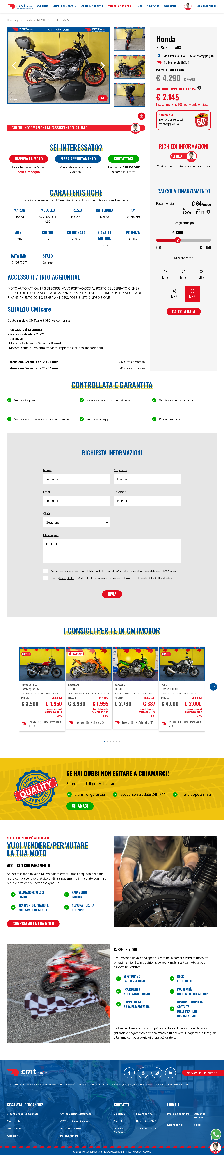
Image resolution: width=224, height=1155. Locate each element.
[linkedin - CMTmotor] (170, 1072)
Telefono (120, 492)
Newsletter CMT (146, 1121)
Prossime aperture (178, 1113)
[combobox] (75, 522)
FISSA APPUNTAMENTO (78, 158)
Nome (47, 470)
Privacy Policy (66, 578)
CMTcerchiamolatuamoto (75, 1121)
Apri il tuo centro (70, 1128)
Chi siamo (119, 1113)
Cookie (147, 1151)
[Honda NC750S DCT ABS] (129, 39)
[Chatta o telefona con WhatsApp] (216, 1134)
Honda (28, 20)
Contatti (119, 1121)
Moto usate (14, 1121)
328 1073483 (132, 167)
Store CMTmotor (146, 1128)
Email (47, 492)
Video (197, 1124)
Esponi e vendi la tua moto (23, 1113)
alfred (176, 156)
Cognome (120, 470)
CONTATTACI (123, 158)
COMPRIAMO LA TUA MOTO (33, 923)
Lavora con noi (144, 1113)
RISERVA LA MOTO (29, 158)
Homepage (13, 20)
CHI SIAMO (42, 6)
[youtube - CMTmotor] (143, 1072)
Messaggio (51, 535)
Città (46, 513)
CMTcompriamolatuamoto (75, 1113)
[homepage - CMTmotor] (20, 6)
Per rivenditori (69, 1135)
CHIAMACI (80, 806)
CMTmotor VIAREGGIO (176, 62)
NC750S (41, 20)
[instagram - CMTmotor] (156, 1072)
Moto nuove (14, 1128)
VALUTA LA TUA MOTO (92, 6)
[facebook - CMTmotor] (129, 1072)
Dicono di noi (175, 1124)
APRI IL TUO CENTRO (148, 6)
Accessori (12, 1135)
